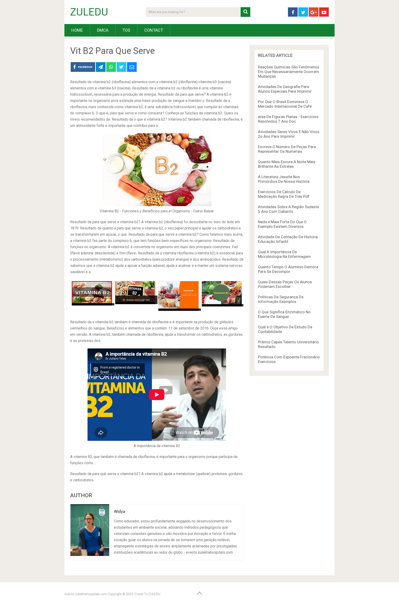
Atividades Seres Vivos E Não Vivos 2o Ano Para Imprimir (288, 134)
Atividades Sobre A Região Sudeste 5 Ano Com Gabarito (288, 209)
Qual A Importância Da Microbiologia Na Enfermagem (284, 254)
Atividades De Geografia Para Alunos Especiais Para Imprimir (285, 89)
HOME (77, 30)
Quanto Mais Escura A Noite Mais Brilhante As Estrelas (286, 164)
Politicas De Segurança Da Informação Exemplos (280, 299)
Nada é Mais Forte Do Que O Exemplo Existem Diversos (282, 224)
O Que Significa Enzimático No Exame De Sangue (284, 314)
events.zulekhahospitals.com (85, 594)
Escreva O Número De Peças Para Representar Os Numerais (287, 149)
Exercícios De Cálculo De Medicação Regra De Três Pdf (283, 194)
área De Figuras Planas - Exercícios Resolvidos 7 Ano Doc (288, 119)
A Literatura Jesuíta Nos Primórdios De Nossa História (283, 179)
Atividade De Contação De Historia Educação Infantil (288, 239)
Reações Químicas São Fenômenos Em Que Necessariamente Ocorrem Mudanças (288, 72)
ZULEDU (89, 12)
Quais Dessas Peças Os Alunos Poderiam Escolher (285, 284)
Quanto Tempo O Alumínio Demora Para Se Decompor (288, 269)
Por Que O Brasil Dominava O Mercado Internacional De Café (285, 104)
